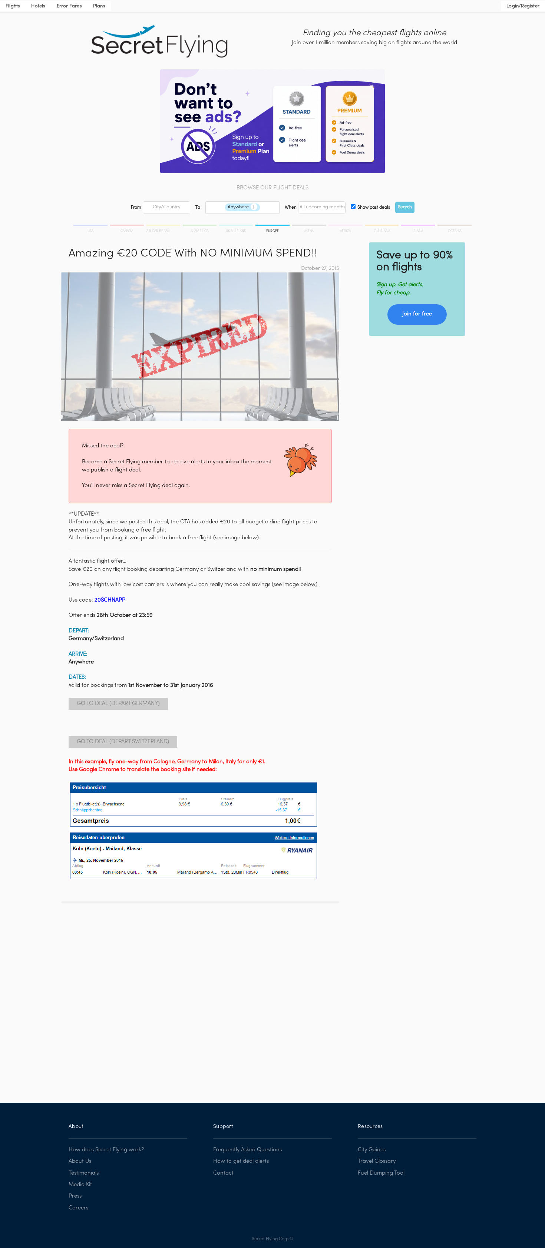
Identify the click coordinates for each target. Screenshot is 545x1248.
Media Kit (80, 1184)
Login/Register (522, 6)
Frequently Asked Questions (247, 1149)
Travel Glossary (377, 1161)
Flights (13, 6)
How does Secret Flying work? (106, 1149)
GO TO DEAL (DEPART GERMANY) (118, 703)
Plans (99, 6)
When (291, 207)
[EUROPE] (273, 226)
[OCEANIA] (454, 226)
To (197, 207)
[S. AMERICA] (200, 226)
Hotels (38, 6)
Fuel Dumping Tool (381, 1173)
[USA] (91, 226)
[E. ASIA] (418, 226)
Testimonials (84, 1173)
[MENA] (309, 226)
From (136, 207)
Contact (223, 1173)
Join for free (417, 314)
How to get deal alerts (241, 1161)
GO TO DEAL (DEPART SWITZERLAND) (123, 741)
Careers (78, 1208)
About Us (80, 1161)
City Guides (372, 1149)
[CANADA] (127, 226)
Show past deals (373, 207)
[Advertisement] (200, 997)
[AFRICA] (346, 226)
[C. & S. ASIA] (382, 226)
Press (75, 1196)
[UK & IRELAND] (236, 226)
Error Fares (69, 6)
